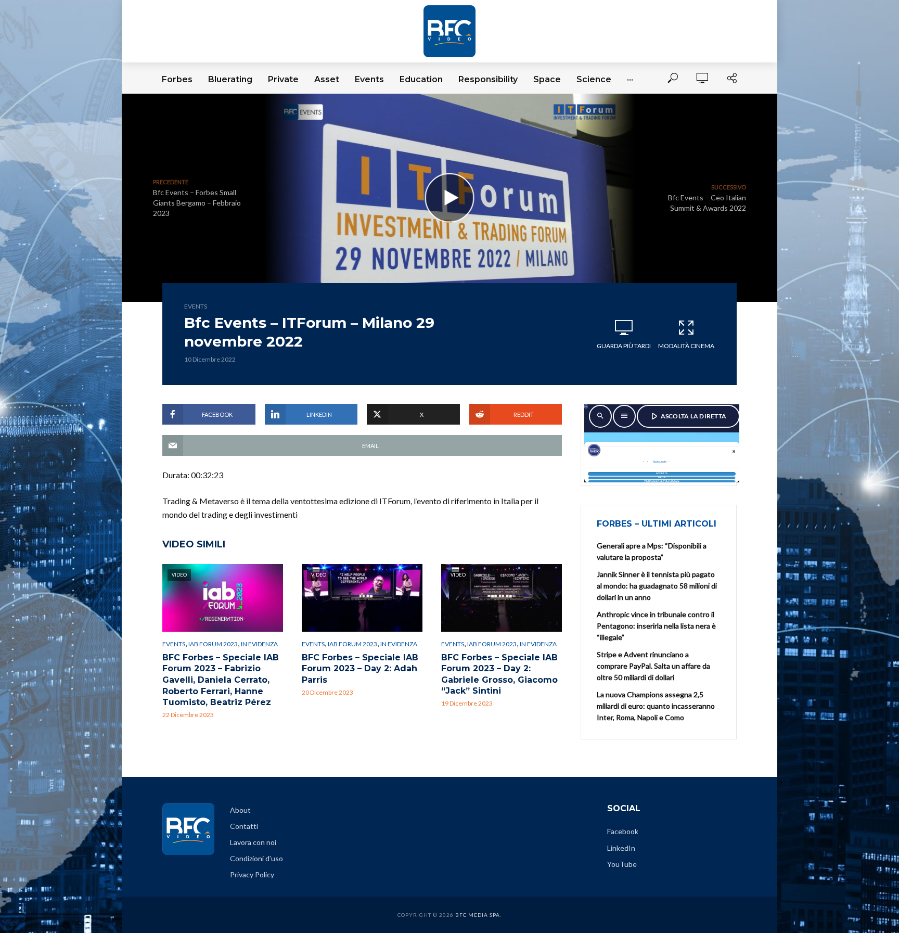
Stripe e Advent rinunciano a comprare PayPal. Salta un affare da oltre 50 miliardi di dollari (653, 666)
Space (547, 79)
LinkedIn (621, 847)
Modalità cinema (686, 346)
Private (283, 79)
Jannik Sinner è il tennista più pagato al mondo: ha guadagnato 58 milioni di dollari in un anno (657, 586)
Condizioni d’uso (256, 858)
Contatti (244, 826)
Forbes (177, 79)
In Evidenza (259, 644)
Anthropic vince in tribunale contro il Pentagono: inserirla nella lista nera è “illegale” (656, 626)
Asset (326, 79)
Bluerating (230, 79)
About (240, 810)
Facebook (622, 831)
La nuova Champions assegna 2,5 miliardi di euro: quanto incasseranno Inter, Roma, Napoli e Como (656, 706)
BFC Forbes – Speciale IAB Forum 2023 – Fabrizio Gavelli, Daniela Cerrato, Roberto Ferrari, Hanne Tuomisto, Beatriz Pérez (220, 680)
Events (369, 79)
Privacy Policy (252, 874)
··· (630, 79)
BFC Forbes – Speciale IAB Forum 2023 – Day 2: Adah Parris (360, 669)
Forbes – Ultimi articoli (656, 524)
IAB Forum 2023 (213, 644)
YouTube (622, 864)
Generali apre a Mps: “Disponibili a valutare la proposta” (652, 551)
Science (593, 79)
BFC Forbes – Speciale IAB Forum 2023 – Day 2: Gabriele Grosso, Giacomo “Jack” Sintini (499, 674)
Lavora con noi (253, 842)
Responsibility (488, 79)
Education (421, 79)
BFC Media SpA (477, 915)
